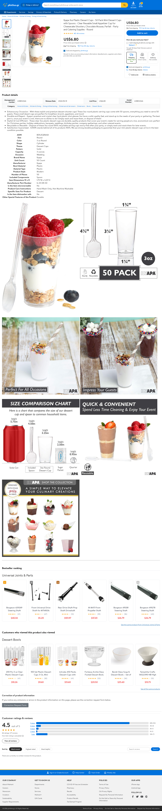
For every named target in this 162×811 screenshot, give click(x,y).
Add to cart (142, 33)
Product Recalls (72, 798)
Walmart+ (38, 795)
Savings (30, 12)
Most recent (15, 749)
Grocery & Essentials (43, 12)
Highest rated (30, 749)
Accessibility (71, 795)
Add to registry (150, 75)
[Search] (124, 5)
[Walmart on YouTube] (141, 796)
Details (145, 70)
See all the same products (150, 689)
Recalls (69, 791)
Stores (37, 788)
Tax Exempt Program (74, 802)
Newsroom (6, 791)
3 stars (32, 729)
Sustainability (7, 798)
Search (155, 749)
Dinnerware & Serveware (67, 106)
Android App (135, 788)
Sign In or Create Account (59, 772)
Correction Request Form (15, 705)
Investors (6, 795)
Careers (83, 12)
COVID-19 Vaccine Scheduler (77, 784)
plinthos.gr (84, 50)
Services (22, 12)
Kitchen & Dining (25, 16)
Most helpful (45, 749)
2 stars (32, 731)
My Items (92, 12)
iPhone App (135, 784)
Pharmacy (73, 12)
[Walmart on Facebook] (132, 796)
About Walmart (8, 784)
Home (4, 16)
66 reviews (80, 33)
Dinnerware (81, 106)
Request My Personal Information (111, 795)
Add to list (134, 75)
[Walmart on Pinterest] (146, 796)
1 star (33, 734)
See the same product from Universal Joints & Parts (140, 624)
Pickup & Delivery (60, 12)
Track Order (95, 772)
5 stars (32, 723)
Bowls (88, 106)
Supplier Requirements (11, 802)
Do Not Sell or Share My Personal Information (120, 808)
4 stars (32, 726)
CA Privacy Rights (105, 791)
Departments (11, 12)
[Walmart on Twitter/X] (137, 796)
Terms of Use (103, 784)
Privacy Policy (104, 788)
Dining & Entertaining (39, 16)
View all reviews (10, 741)
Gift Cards (38, 798)
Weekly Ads (111, 772)
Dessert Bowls (97, 106)
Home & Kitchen (12, 16)
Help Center (79, 772)
